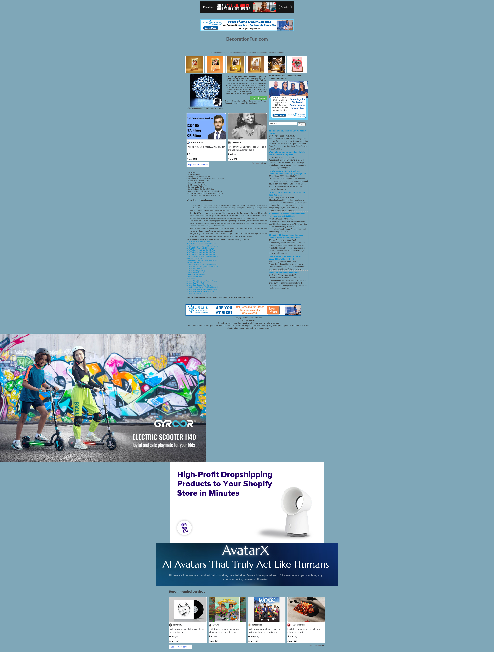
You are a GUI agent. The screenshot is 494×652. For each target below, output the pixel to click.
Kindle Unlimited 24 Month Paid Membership (202, 246)
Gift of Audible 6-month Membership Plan (201, 252)
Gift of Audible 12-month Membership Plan (201, 244)
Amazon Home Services (195, 277)
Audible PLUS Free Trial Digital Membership (202, 260)
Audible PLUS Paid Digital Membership (200, 248)
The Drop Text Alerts (194, 262)
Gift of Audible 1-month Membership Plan (201, 254)
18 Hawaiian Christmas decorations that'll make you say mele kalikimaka (287, 214)
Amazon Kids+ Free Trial (195, 283)
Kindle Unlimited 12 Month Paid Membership (202, 256)
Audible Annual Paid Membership (198, 242)
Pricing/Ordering (258, 98)
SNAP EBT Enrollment (194, 258)
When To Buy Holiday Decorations (284, 272)
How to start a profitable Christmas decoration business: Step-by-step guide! (287, 172)
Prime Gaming (192, 279)
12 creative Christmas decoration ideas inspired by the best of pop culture (286, 236)
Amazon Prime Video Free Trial (197, 293)
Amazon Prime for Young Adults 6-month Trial (202, 266)
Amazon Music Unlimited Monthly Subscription (203, 289)
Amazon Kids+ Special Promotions (199, 285)
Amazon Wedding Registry (196, 270)
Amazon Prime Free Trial (195, 272)
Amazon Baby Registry (194, 268)
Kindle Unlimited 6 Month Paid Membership (202, 264)
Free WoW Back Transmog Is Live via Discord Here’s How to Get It (285, 257)
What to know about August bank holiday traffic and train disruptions (287, 153)
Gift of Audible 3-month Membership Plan (201, 250)
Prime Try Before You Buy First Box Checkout (202, 287)
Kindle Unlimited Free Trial (196, 275)
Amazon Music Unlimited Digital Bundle (200, 291)
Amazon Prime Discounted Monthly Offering (202, 281)
